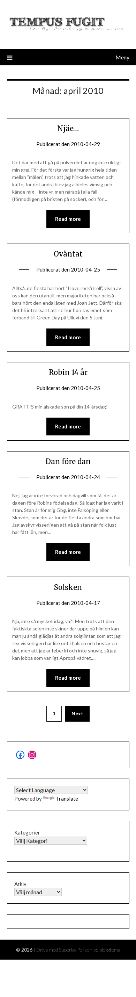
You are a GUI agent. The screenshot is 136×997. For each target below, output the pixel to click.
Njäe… (68, 128)
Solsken (68, 587)
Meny (122, 57)
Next (77, 713)
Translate (67, 798)
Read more (68, 219)
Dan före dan (68, 461)
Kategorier (27, 832)
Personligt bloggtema (98, 950)
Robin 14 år (68, 372)
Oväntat (68, 254)
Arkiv (20, 884)
